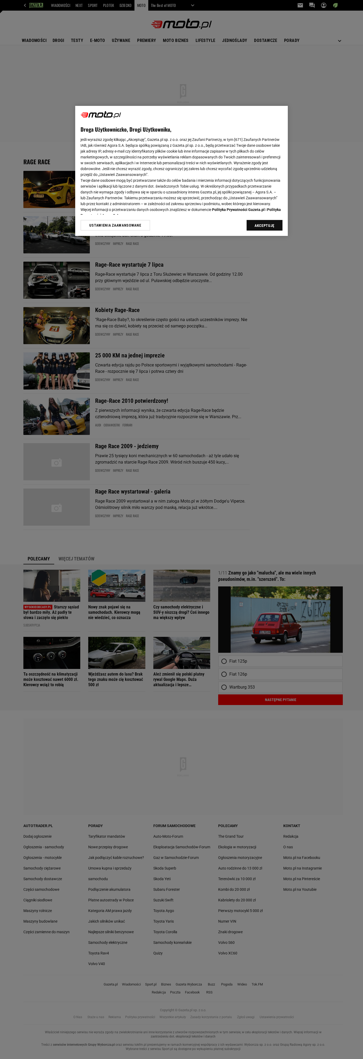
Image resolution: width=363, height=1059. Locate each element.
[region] (181, 171)
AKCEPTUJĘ (265, 225)
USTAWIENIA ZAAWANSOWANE (115, 225)
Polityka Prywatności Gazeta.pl (238, 210)
